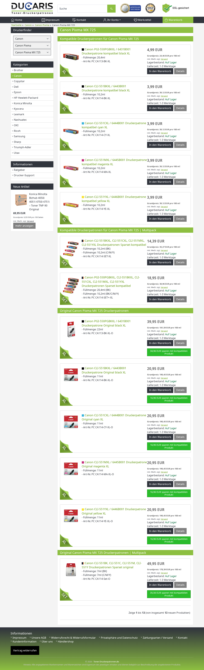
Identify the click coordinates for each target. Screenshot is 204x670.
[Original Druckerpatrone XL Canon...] (71, 329)
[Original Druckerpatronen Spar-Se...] (71, 569)
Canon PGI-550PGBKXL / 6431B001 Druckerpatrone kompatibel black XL (106, 51)
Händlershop (66, 641)
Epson (17, 92)
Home (18, 20)
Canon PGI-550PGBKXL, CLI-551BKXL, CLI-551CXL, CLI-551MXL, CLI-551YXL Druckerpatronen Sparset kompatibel (111, 281)
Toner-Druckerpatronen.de (106, 661)
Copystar (19, 81)
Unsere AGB (39, 637)
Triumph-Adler (22, 147)
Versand (30, 221)
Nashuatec (20, 119)
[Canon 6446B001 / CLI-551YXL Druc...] (71, 204)
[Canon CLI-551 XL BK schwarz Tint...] (71, 94)
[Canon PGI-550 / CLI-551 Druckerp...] (71, 285)
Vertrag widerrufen (25, 650)
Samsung (19, 136)
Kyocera (19, 108)
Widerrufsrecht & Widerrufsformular (73, 637)
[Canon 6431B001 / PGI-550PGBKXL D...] (71, 57)
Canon (18, 76)
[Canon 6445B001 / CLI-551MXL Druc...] (71, 168)
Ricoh (17, 131)
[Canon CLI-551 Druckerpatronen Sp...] (71, 248)
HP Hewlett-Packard (26, 97)
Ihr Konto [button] (113, 20)
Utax (16, 153)
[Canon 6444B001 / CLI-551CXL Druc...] (71, 131)
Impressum (52, 20)
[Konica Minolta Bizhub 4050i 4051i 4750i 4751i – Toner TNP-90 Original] (21, 200)
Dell (16, 87)
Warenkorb (175, 20)
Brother (18, 70)
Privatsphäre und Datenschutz (119, 637)
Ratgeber (19, 170)
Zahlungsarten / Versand (158, 637)
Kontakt (81, 20)
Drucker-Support (24, 175)
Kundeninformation (24, 641)
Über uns (47, 641)
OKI (16, 125)
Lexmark (19, 114)
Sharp (17, 142)
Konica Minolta (23, 103)
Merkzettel (144, 20)
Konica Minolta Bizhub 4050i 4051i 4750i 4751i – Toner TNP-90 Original (39, 201)
